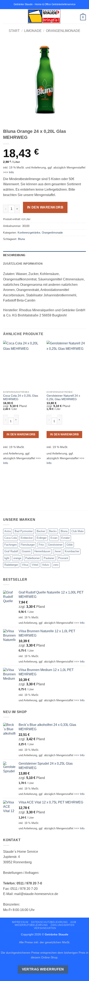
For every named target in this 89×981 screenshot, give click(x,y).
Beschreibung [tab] (14, 255)
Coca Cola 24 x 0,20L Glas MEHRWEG (20, 397)
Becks (53, 531)
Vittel (35, 564)
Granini (26, 551)
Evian (54, 537)
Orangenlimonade (63, 31)
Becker (41, 531)
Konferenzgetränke (29, 232)
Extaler (65, 537)
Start (14, 31)
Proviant (63, 558)
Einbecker (27, 537)
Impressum (20, 922)
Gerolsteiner (55, 544)
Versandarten (45, 928)
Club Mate (77, 531)
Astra (7, 531)
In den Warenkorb (45, 207)
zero (55, 564)
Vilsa (25, 564)
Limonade (33, 31)
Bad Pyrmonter (24, 531)
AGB (73, 922)
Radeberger (11, 564)
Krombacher (72, 551)
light (6, 558)
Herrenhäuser (42, 551)
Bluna (21, 239)
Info (11, 172)
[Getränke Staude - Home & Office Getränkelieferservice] (44, 16)
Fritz (41, 544)
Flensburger (28, 544)
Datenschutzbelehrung (49, 922)
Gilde (69, 544)
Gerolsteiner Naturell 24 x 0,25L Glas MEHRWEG (63, 397)
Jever (57, 551)
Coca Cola (10, 537)
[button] (5, 16)
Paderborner (32, 558)
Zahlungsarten (62, 925)
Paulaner (49, 558)
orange (17, 558)
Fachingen (10, 544)
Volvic (45, 564)
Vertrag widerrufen (43, 969)
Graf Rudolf (11, 551)
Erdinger (42, 537)
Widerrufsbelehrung (31, 925)
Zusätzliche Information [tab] (22, 263)
